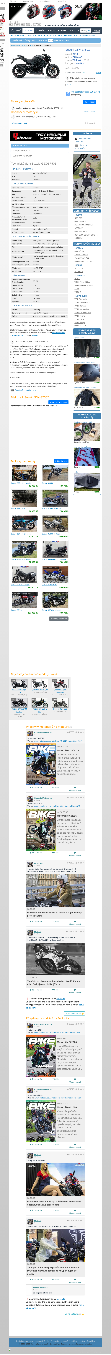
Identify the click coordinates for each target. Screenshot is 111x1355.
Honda (79, 265)
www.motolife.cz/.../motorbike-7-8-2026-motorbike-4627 (58, 741)
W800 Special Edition (83, 285)
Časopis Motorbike (43, 733)
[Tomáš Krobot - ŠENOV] (55, 574)
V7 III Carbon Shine (82, 312)
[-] (55, 549)
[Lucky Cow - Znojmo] (24, 473)
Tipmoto (35, 335)
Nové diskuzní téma (58, 402)
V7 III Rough (79, 323)
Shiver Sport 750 (81, 258)
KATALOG (28, 30)
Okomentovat (75, 790)
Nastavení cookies (87, 1341)
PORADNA (63, 30)
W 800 (77, 279)
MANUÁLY (41, 30)
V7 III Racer (79, 319)
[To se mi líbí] (76, 732)
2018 (31, 45)
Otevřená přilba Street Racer (84, 363)
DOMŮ (18, 30)
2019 (45, 40)
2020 (39, 40)
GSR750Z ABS (80, 231)
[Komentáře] (81, 732)
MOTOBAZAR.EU (87, 331)
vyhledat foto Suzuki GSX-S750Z (85, 92)
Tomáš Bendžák (40, 1288)
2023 (34, 40)
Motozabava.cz (45, 1)
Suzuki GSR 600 (60, 709)
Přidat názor (89, 102)
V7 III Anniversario (82, 302)
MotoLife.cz (62, 1)
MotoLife (38, 863)
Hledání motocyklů (87, 35)
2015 (67, 40)
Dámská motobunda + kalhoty (85, 388)
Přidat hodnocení (90, 111)
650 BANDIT (49, 585)
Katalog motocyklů (19, 45)
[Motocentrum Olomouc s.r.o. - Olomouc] (24, 524)
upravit (98, 73)
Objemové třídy (70, 35)
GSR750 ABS (80, 221)
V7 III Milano (79, 316)
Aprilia (79, 248)
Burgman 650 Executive (54, 559)
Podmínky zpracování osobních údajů (32, 1341)
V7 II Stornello (80, 299)
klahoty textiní (79, 338)
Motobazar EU (58, 333)
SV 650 (47, 483)
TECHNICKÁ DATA (20, 145)
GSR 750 (78, 218)
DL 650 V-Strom (51, 534)
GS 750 (16, 610)
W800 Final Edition (82, 282)
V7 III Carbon (80, 306)
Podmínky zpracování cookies (64, 1341)
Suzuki (79, 215)
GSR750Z (78, 228)
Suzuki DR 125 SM (40, 690)
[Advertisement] (39, 435)
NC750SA (78, 272)
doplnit (70, 84)
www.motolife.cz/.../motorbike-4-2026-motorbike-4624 (58, 1098)
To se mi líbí (36, 787)
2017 (56, 40)
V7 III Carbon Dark (82, 309)
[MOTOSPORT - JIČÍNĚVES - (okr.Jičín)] (55, 524)
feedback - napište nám (25, 390)
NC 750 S (78, 268)
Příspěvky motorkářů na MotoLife (49, 726)
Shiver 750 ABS (81, 254)
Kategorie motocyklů (53, 35)
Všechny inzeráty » (58, 618)
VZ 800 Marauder (52, 508)
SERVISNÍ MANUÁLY (21, 151)
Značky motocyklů (34, 35)
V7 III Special (80, 326)
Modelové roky (17, 35)
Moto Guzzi (81, 296)
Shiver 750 (79, 251)
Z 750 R (77, 292)
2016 (61, 40)
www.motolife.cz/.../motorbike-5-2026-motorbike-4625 (57, 1032)
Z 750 (76, 289)
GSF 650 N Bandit (21, 483)
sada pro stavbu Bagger (83, 447)
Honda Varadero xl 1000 (83, 422)
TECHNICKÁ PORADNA (22, 156)
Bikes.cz (13, 1)
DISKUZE (74, 30)
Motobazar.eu (28, 1)
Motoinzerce (17, 335)
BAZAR (51, 30)
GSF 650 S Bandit (20, 534)
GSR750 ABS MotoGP (83, 225)
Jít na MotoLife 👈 (74, 1013)
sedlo (76, 472)
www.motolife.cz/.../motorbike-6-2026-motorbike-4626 (57, 806)
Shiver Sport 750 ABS (83, 261)
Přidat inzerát (61, 461)
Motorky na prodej (23, 461)
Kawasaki (80, 275)
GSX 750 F (18, 508)
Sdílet (56, 787)
